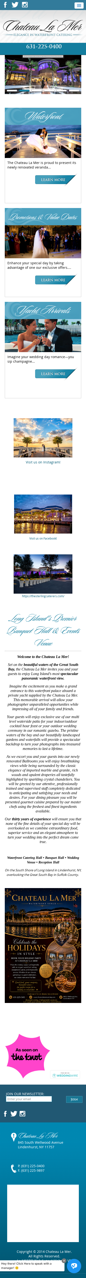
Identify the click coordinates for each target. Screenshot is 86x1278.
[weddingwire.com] (65, 1076)
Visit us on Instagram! (43, 462)
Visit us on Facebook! (43, 538)
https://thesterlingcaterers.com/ (43, 596)
